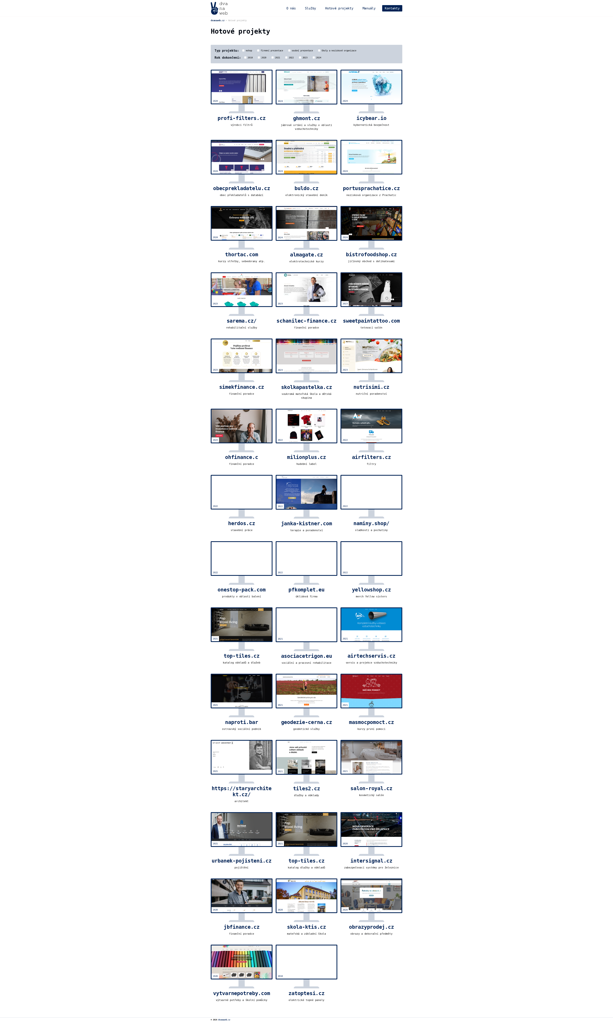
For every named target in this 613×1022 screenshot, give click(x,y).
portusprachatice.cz (371, 188)
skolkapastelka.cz (306, 387)
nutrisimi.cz (371, 387)
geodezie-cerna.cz (306, 722)
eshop (248, 50)
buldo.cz (306, 188)
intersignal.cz (371, 861)
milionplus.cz (306, 457)
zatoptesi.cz (306, 993)
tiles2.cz (306, 789)
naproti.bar (241, 722)
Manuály (369, 8)
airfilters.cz (371, 457)
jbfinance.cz (242, 927)
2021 (277, 57)
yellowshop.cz (371, 590)
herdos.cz (241, 523)
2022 (291, 57)
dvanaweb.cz (224, 1020)
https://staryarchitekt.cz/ (242, 791)
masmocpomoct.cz (371, 722)
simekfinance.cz (241, 387)
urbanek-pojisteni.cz (242, 861)
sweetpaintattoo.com (371, 321)
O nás (291, 8)
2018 (249, 57)
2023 (304, 57)
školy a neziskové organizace (338, 50)
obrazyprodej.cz (371, 927)
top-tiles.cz (242, 656)
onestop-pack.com (241, 590)
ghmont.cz (306, 118)
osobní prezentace (302, 50)
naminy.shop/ (371, 523)
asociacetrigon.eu (306, 656)
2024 (318, 57)
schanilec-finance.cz (306, 321)
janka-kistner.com (306, 523)
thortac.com (241, 254)
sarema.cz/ (242, 321)
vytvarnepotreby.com (241, 993)
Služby (310, 8)
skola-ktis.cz (306, 927)
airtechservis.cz (371, 656)
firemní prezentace (271, 50)
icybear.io (371, 118)
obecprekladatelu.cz (241, 188)
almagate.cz (306, 255)
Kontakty (392, 8)
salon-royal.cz (371, 788)
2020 (263, 57)
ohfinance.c (241, 457)
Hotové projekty (339, 8)
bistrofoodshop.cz (371, 254)
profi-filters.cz (241, 118)
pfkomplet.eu (306, 590)
